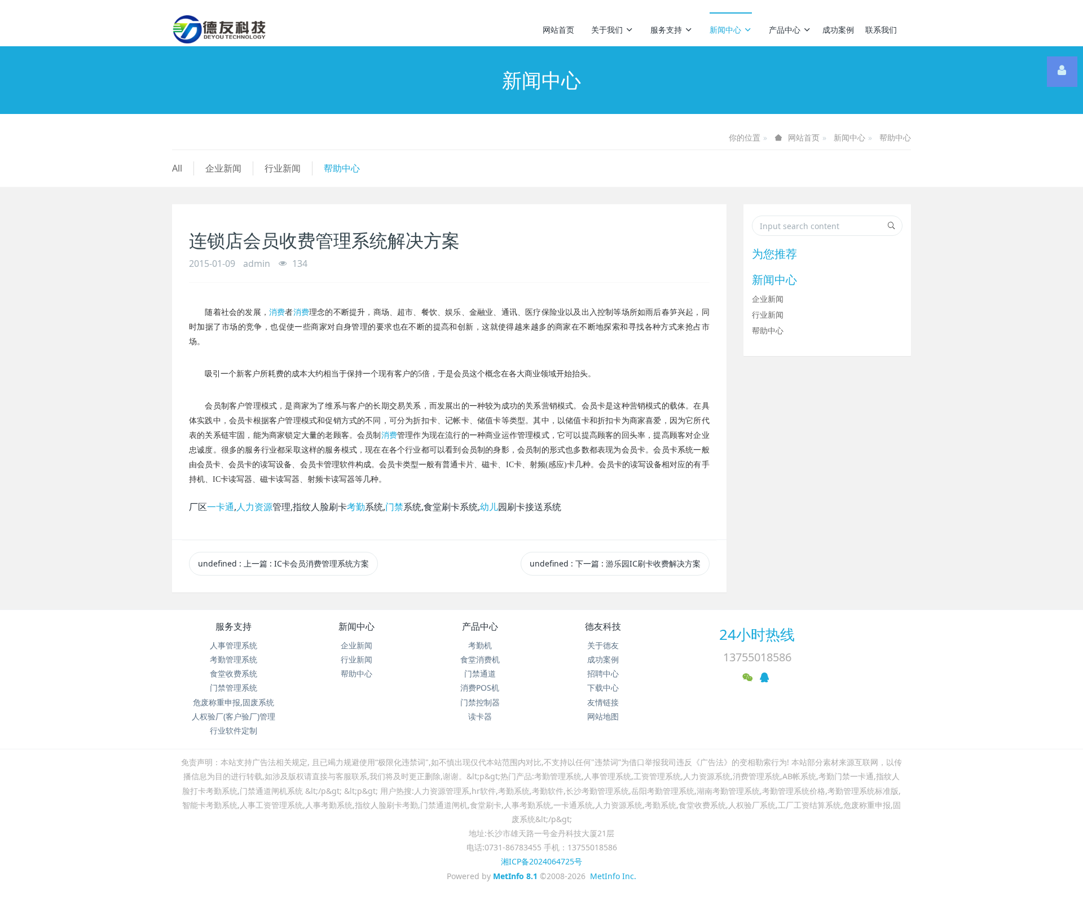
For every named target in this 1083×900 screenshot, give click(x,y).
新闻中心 (725, 29)
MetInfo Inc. (613, 876)
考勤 (356, 507)
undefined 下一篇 (615, 563)
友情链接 (603, 702)
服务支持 (666, 29)
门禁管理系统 (233, 687)
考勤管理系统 (233, 659)
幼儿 (489, 507)
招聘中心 (603, 673)
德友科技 (603, 626)
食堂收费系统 (233, 673)
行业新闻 (283, 168)
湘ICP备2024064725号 (541, 861)
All (177, 168)
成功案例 (838, 29)
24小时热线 (757, 634)
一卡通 (220, 507)
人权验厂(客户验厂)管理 (233, 716)
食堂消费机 (480, 659)
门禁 (394, 507)
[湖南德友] (219, 29)
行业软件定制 (233, 730)
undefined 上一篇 (283, 563)
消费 (277, 312)
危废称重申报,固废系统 (233, 702)
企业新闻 (223, 168)
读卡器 (480, 716)
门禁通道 (480, 673)
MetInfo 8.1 (515, 876)
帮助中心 (895, 137)
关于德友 (603, 645)
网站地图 (603, 716)
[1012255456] (1062, 71)
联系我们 (881, 29)
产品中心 (784, 29)
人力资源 (254, 507)
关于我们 (607, 29)
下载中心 (603, 687)
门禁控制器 (480, 702)
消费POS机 (479, 687)
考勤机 (480, 645)
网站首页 (558, 29)
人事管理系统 (233, 645)
